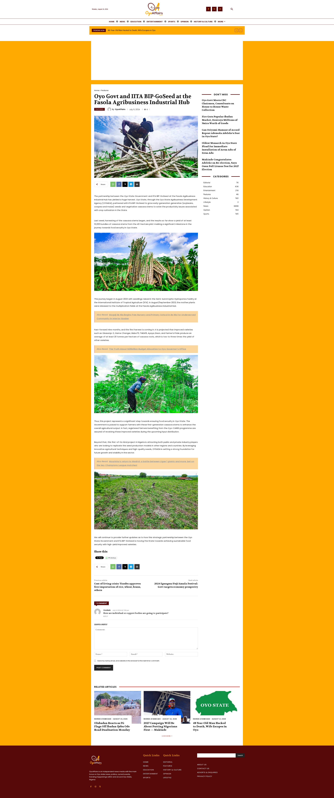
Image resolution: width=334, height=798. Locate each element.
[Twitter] (214, 9)
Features (105, 90)
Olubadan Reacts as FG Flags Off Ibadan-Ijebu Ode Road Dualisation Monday (112, 726)
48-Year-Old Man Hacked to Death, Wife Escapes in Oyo (210, 726)
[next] (240, 30)
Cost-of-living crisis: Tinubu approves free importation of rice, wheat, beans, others (117, 587)
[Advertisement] (167, 60)
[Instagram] (220, 9)
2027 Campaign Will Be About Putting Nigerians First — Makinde (160, 726)
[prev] (236, 30)
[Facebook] (208, 9)
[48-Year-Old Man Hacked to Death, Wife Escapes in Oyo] (216, 707)
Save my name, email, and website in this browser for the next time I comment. (128, 661)
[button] (232, 9)
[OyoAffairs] (109, 109)
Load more (166, 736)
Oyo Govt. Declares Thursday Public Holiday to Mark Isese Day (134, 30)
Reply (105, 616)
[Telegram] (131, 184)
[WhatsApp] (113, 184)
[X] (125, 184)
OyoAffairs (120, 109)
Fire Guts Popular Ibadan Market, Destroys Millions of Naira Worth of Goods (219, 120)
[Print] (137, 184)
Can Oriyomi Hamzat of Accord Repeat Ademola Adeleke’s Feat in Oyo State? (221, 133)
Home (96, 90)
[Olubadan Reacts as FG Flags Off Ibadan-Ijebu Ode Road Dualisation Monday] (117, 707)
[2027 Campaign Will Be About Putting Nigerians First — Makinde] (167, 707)
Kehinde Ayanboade (102, 719)
